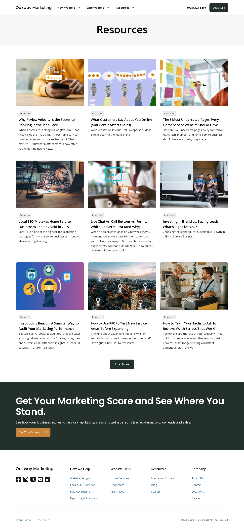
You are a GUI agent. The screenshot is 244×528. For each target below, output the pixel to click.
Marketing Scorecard (164, 478)
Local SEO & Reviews (82, 485)
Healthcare (117, 485)
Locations (198, 491)
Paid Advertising (80, 491)
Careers (197, 498)
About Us (197, 478)
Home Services (120, 478)
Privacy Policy (43, 520)
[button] (69, 8)
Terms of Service (23, 520)
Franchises (117, 491)
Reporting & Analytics (83, 498)
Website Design (80, 478)
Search (155, 491)
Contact (196, 485)
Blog (154, 485)
